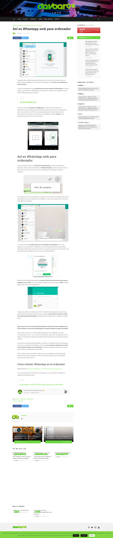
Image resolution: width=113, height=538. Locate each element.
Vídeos (40, 19)
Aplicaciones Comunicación (24, 25)
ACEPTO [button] (92, 535)
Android (14, 25)
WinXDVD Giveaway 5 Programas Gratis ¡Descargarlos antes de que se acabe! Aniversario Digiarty (22, 455)
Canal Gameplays (48, 19)
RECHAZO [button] (76, 535)
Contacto (57, 19)
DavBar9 (19, 33)
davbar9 (81, 85)
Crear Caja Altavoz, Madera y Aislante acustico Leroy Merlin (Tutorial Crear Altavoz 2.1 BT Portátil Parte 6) (92, 52)
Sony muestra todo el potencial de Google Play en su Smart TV (43, 512)
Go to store (26, 392)
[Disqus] (43, 481)
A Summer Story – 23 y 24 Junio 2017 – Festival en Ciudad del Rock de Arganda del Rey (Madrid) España (42, 455)
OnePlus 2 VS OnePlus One (21, 510)
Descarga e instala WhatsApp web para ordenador (41, 384)
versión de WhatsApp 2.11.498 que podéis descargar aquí (45, 369)
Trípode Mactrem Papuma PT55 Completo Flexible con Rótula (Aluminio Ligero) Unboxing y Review (92, 72)
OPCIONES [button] (84, 535)
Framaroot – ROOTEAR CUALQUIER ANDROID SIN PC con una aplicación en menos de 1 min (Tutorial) (87, 127)
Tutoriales (33, 19)
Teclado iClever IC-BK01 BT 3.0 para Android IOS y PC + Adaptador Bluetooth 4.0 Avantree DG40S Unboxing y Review (88, 98)
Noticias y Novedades (36, 25)
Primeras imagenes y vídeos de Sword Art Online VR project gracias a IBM (88, 89)
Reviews (25, 19)
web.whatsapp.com (28, 102)
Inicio (19, 19)
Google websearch (35, 392)
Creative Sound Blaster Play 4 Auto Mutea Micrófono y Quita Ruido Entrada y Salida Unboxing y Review (92, 62)
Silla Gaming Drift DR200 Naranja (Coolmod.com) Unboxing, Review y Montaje (92, 43)
